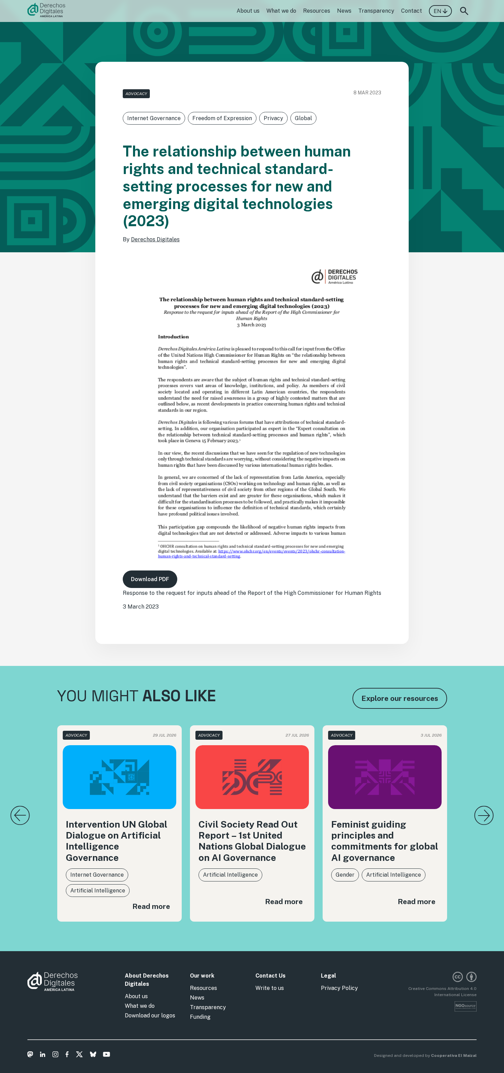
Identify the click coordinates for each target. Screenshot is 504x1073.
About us (248, 11)
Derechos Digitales (155, 239)
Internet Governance (154, 118)
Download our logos (150, 1015)
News (344, 11)
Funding (200, 1017)
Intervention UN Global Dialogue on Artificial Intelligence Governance (116, 841)
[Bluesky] (93, 1055)
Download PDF (150, 579)
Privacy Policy (339, 988)
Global (303, 118)
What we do (281, 11)
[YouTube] (106, 1055)
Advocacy (136, 93)
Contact (411, 11)
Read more (151, 906)
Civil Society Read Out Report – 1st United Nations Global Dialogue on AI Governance (252, 841)
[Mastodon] (30, 1055)
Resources (316, 11)
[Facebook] (67, 1055)
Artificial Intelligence (97, 890)
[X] (79, 1055)
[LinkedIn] (43, 1055)
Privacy (273, 118)
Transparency (376, 11)
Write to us (269, 988)
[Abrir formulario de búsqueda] (464, 11)
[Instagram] (55, 1055)
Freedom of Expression (222, 118)
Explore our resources (399, 698)
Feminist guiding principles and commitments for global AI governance (384, 841)
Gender (345, 875)
